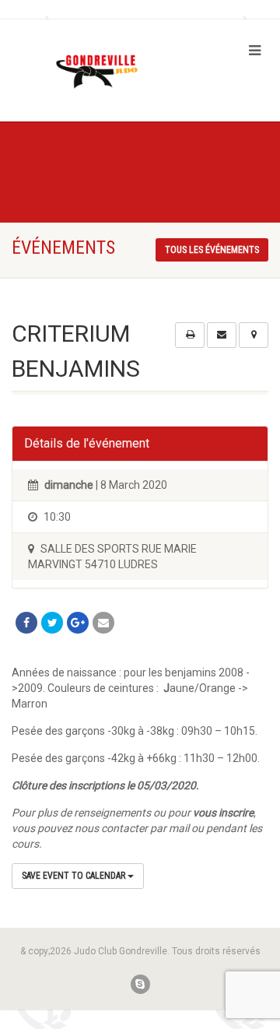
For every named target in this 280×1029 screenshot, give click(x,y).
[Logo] (93, 72)
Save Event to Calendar (75, 875)
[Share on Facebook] (26, 623)
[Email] (103, 623)
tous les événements (212, 249)
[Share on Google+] (78, 623)
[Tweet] (52, 623)
